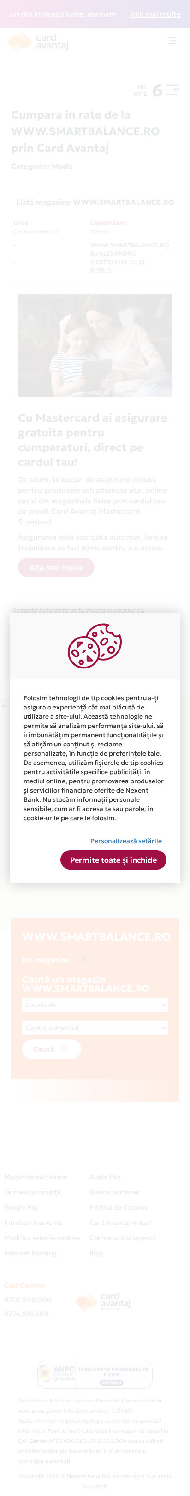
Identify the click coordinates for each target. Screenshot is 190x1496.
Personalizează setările (126, 841)
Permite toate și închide (113, 859)
